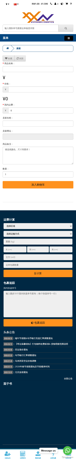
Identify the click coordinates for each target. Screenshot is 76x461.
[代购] (67, 3)
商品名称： (9, 63)
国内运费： (9, 104)
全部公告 (68, 378)
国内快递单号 (10, 288)
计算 (39, 273)
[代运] (62, 3)
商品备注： (8, 143)
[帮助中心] (71, 3)
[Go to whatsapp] (67, 450)
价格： (7, 83)
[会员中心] (56, 3)
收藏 (9, 58)
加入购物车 (38, 184)
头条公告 (9, 332)
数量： (6, 168)
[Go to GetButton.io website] (67, 457)
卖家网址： (8, 130)
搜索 (18, 48)
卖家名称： (8, 117)
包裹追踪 (39, 322)
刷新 (21, 58)
